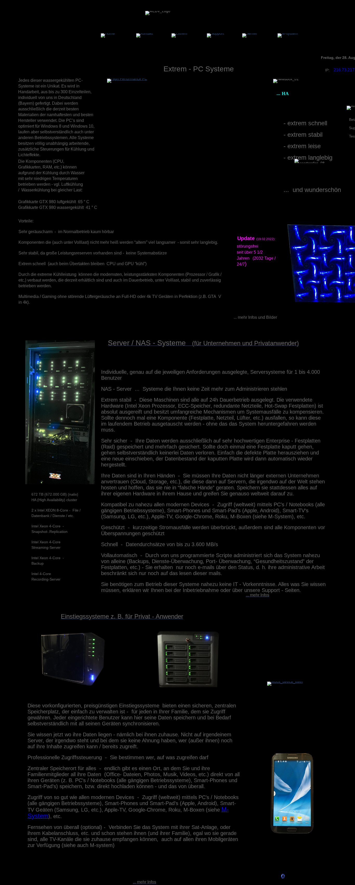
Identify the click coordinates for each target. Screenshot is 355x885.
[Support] (215, 35)
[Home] (108, 35)
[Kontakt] (144, 35)
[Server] (249, 35)
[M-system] (288, 35)
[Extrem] (179, 35)
